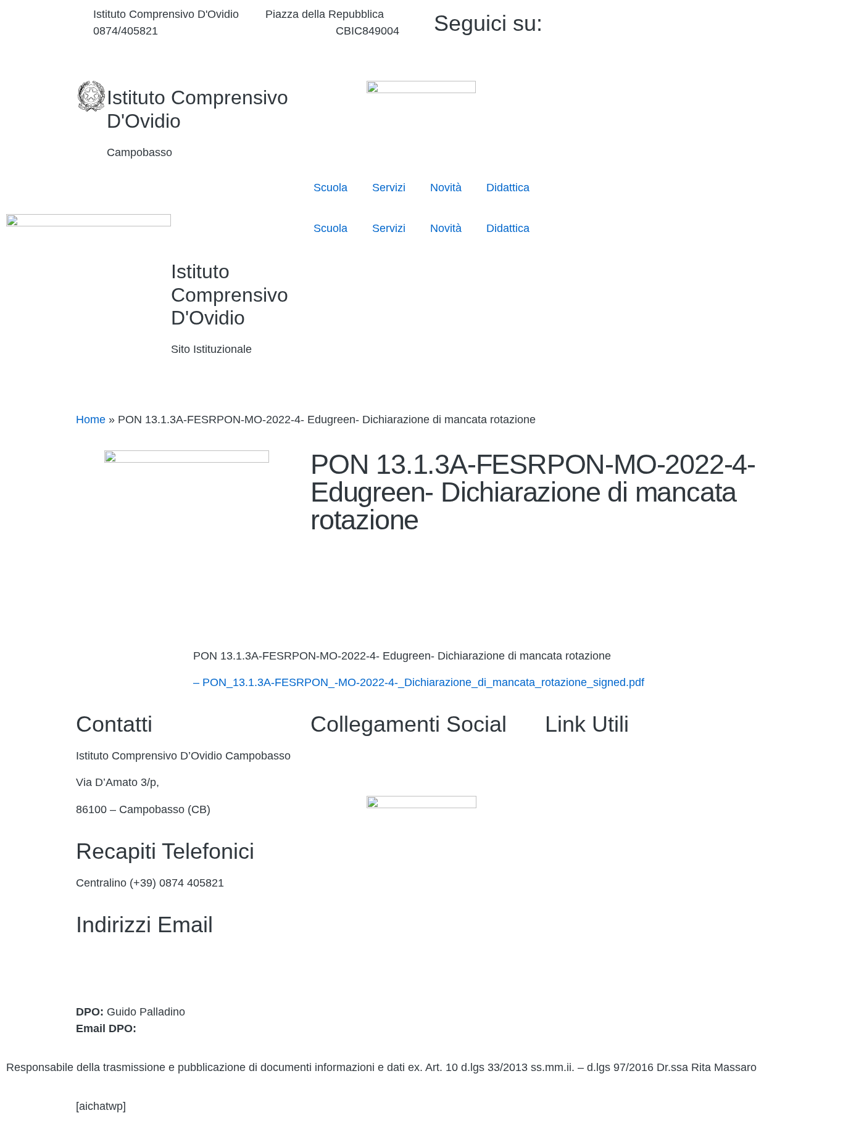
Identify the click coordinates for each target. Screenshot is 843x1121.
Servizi (388, 187)
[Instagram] (682, 54)
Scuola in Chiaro (585, 889)
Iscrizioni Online (584, 836)
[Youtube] (682, 37)
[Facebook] (682, 20)
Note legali (571, 996)
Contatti (564, 782)
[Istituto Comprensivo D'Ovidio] (91, 96)
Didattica (507, 187)
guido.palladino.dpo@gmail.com (218, 1028)
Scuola (330, 187)
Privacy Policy (579, 942)
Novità (446, 187)
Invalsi (560, 915)
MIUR (559, 809)
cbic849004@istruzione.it (247, 31)
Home (91, 419)
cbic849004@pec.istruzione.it (148, 973)
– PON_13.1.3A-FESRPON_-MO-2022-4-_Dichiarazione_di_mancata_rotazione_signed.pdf (418, 682)
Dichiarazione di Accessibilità (616, 969)
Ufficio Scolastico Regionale (614, 862)
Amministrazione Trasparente (617, 756)
